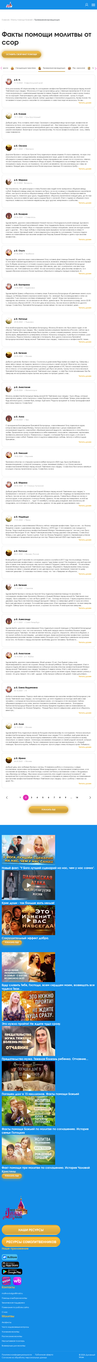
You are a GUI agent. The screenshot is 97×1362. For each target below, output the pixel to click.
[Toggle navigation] (93, 5)
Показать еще (48, 810)
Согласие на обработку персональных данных (24, 1358)
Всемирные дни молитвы (13, 1346)
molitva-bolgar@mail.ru (12, 1293)
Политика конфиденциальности (17, 1355)
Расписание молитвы (12, 1336)
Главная (5, 20)
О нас (5, 1312)
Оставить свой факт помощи (21, 54)
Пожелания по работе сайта (15, 1307)
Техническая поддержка (13, 1303)
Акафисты (6, 1322)
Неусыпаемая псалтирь (13, 1341)
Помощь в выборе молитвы (14, 1298)
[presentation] (1, 67)
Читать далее (85, 103)
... (71, 798)
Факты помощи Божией (22, 20)
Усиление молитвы (10, 1332)
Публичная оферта (44, 1355)
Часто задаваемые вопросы (15, 1327)
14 (77, 798)
